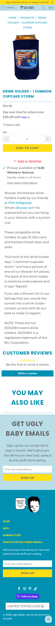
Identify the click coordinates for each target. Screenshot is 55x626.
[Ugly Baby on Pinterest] (30, 589)
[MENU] (2, 8)
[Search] (44, 8)
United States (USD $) (25, 606)
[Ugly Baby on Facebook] (19, 589)
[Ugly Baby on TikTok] (35, 589)
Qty (5, 132)
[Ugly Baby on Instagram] (24, 589)
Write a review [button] (27, 373)
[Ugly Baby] (27, 8)
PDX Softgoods (20, 203)
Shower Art (24, 208)
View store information (22, 182)
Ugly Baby (18, 614)
